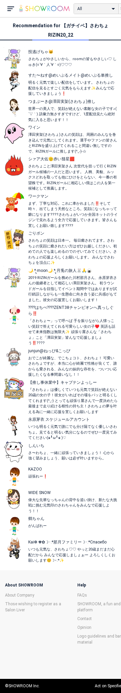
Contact (84, 618)
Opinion (84, 627)
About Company (19, 595)
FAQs (82, 595)
